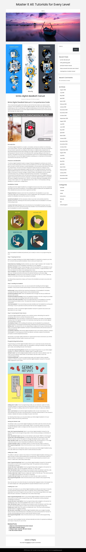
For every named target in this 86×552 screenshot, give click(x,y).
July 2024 (62, 155)
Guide (61, 193)
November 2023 (63, 178)
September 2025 (64, 118)
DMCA (43, 11)
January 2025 (63, 138)
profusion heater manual (66, 65)
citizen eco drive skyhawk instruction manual (21, 526)
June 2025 (62, 127)
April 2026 (62, 98)
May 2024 (62, 161)
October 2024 (63, 147)
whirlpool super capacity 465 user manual (20, 529)
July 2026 (62, 92)
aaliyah (37, 99)
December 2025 (63, 109)
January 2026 (63, 107)
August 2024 (63, 152)
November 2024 (63, 144)
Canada (62, 190)
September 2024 (64, 149)
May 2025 (62, 129)
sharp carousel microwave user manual (69, 68)
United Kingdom (64, 204)
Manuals (62, 199)
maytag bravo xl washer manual (67, 71)
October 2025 (63, 115)
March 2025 (62, 135)
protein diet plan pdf (65, 59)
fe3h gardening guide (65, 62)
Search (61, 46)
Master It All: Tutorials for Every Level (43, 4)
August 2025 (63, 121)
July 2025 (62, 124)
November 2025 (63, 112)
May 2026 (62, 95)
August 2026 (63, 89)
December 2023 (63, 175)
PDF (61, 202)
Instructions (63, 196)
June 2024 (62, 158)
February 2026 (63, 104)
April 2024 (62, 164)
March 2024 (62, 167)
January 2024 (63, 172)
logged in (28, 542)
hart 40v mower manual (15, 530)
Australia (62, 187)
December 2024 (63, 141)
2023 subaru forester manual (17, 527)
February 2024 (63, 169)
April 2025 (62, 132)
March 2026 (62, 101)
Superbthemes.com (57, 550)
